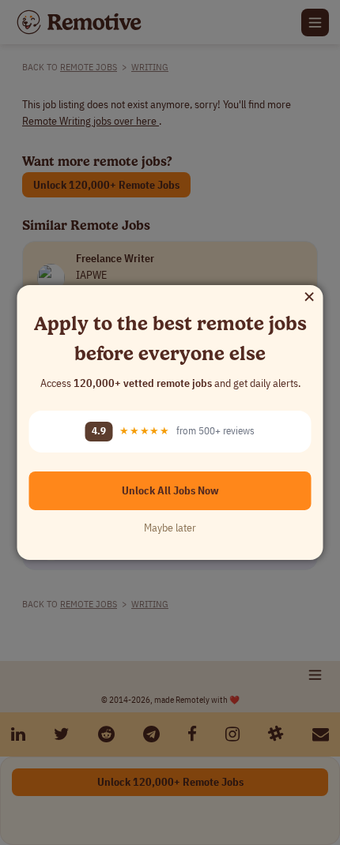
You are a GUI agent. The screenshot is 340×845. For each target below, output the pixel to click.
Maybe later (170, 527)
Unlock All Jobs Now (170, 490)
